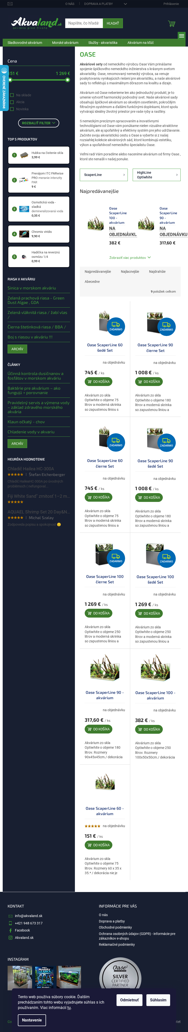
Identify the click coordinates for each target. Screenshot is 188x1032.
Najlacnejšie (130, 272)
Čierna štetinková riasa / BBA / (37, 326)
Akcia (20, 102)
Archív (17, 349)
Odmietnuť (129, 1000)
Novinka (22, 109)
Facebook (22, 930)
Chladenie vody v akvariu (31, 431)
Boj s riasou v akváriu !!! (30, 337)
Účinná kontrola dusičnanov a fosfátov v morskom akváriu (35, 375)
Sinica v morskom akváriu (32, 288)
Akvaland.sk (24, 938)
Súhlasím (158, 1000)
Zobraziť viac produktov (127, 257)
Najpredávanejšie (98, 272)
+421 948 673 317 (29, 923)
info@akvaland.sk (28, 916)
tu (69, 1007)
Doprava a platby (98, 4)
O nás (69, 4)
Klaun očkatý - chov (26, 421)
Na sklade (23, 95)
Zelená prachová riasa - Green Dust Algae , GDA (36, 300)
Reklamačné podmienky (117, 944)
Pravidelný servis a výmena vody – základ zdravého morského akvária (39, 407)
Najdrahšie (157, 272)
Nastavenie (32, 1020)
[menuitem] (25, 43)
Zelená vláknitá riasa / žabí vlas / (37, 314)
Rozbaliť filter (36, 123)
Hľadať (113, 23)
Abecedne (92, 282)
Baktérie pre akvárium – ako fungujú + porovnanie (34, 390)
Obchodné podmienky (115, 927)
